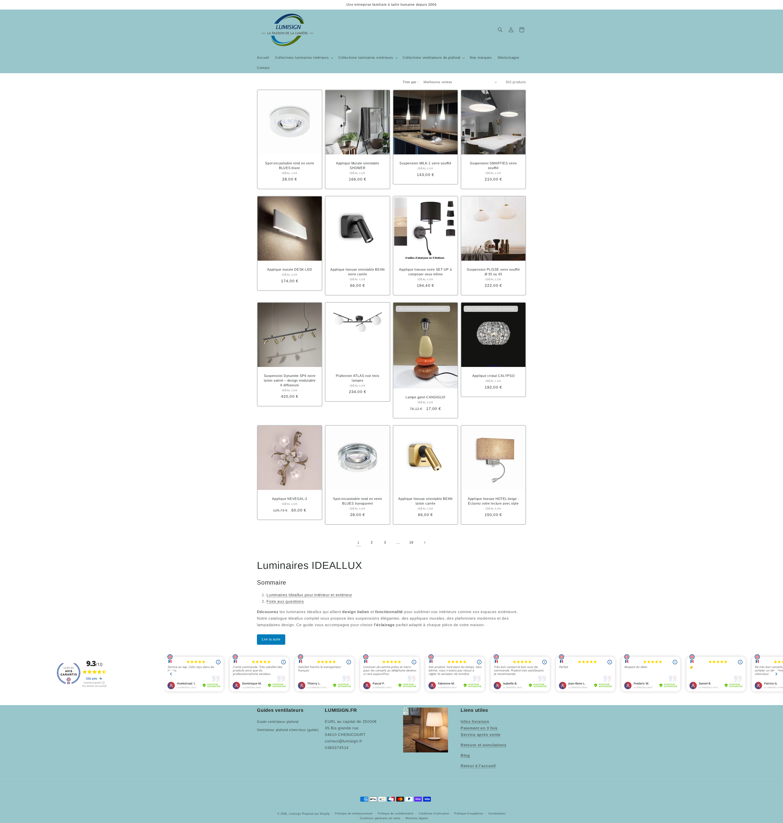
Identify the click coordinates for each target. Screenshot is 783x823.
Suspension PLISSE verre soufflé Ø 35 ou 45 (493, 272)
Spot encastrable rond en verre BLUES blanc (289, 166)
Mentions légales (417, 818)
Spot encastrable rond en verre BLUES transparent (357, 501)
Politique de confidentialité (396, 813)
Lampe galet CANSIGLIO (425, 397)
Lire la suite (271, 639)
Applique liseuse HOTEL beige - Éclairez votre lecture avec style (493, 501)
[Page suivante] (424, 542)
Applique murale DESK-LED (289, 269)
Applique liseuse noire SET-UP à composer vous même (425, 272)
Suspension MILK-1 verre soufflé (425, 163)
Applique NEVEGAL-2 (289, 499)
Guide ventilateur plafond (278, 722)
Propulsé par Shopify (316, 813)
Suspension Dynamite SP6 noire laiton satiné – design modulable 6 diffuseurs (290, 380)
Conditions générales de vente (380, 818)
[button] (303, 58)
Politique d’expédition (468, 813)
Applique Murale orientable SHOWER (357, 166)
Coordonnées (497, 813)
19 (411, 542)
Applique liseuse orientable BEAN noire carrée (357, 272)
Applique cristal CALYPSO (493, 376)
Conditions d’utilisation (434, 813)
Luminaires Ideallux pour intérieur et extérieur (309, 595)
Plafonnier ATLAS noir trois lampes (357, 378)
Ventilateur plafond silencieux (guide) (288, 730)
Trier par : (411, 82)
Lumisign (295, 813)
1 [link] (358, 542)
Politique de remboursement (354, 813)
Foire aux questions (285, 601)
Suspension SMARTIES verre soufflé (493, 166)
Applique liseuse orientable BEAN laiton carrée (425, 501)
